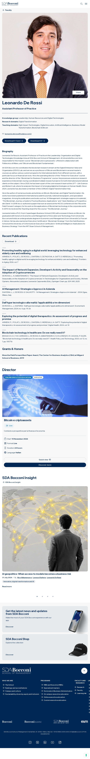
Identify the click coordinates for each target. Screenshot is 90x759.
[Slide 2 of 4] (42, 596)
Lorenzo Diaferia (39, 577)
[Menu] (86, 4)
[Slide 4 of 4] (52, 596)
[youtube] (52, 742)
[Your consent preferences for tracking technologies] (86, 755)
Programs (45, 681)
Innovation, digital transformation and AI (19, 581)
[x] (37, 742)
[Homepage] (16, 671)
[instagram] (60, 742)
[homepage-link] (10, 4)
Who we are (7, 681)
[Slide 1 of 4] (37, 596)
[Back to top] (84, 670)
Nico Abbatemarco (24, 577)
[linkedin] (45, 742)
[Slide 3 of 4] (47, 596)
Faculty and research (80, 682)
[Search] (81, 4)
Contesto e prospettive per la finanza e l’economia (24, 431)
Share (78, 92)
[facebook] (30, 742)
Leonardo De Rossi (54, 577)
